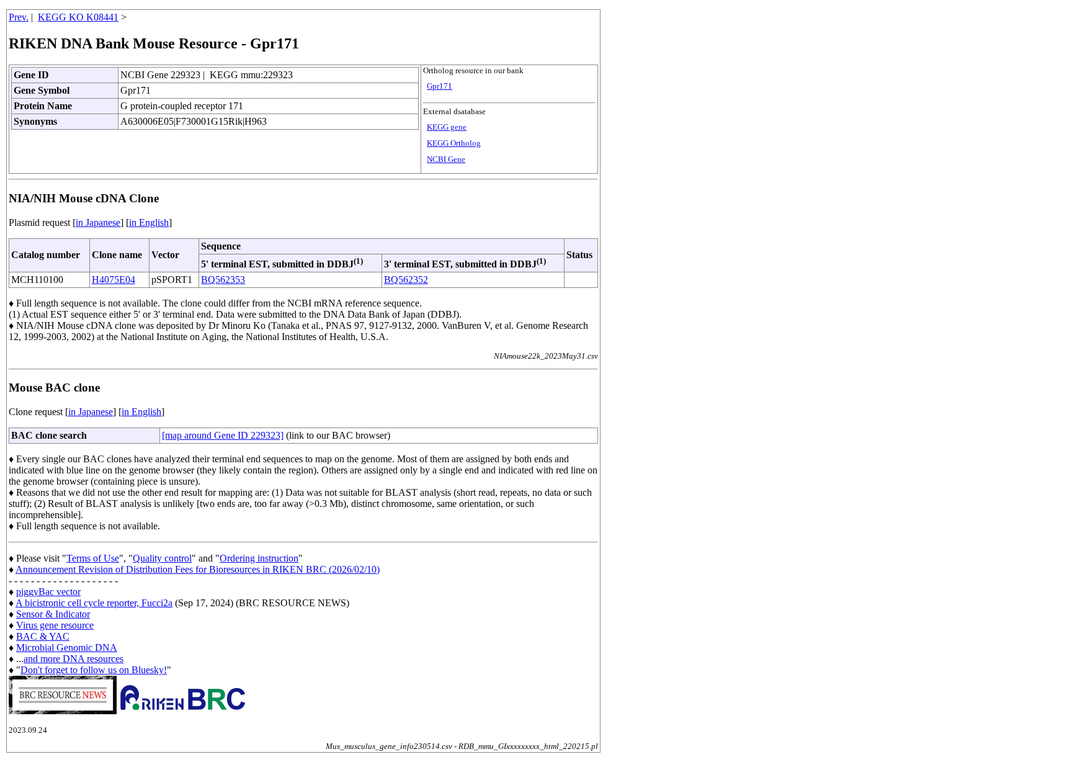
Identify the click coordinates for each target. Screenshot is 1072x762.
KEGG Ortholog (454, 143)
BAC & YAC (42, 636)
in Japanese (98, 222)
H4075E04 (113, 279)
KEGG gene (447, 127)
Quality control (162, 558)
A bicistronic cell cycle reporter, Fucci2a (94, 603)
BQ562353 (223, 279)
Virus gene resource (55, 625)
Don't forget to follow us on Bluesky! (93, 670)
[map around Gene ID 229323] (223, 435)
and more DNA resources (73, 658)
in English (149, 222)
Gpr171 (439, 86)
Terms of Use (92, 558)
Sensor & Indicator (53, 614)
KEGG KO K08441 (78, 17)
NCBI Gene (446, 159)
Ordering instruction (259, 558)
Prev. (19, 17)
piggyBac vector (48, 591)
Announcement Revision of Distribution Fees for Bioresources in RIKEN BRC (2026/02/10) (198, 569)
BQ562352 (406, 279)
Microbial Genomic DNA (66, 647)
